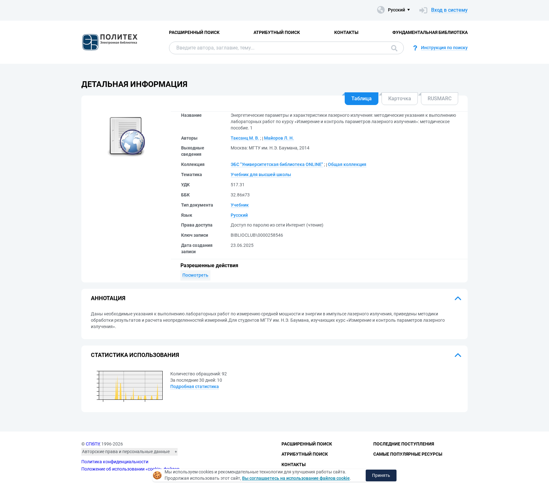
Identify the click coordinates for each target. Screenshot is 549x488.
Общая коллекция (347, 164)
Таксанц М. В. (245, 138)
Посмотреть (195, 275)
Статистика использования (135, 355)
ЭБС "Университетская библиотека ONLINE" (277, 164)
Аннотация (108, 298)
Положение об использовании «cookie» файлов (130, 469)
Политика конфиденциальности (114, 461)
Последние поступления (403, 443)
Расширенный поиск (194, 32)
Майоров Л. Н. (279, 138)
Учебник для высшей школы (261, 174)
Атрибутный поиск (277, 32)
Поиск (393, 48)
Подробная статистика (194, 386)
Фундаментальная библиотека (430, 32)
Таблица (361, 99)
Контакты (346, 32)
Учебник (240, 205)
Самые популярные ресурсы (407, 454)
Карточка (399, 99)
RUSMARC (439, 99)
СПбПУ (92, 443)
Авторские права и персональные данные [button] (126, 451)
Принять (381, 475)
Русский (239, 215)
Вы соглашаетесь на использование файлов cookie (296, 478)
